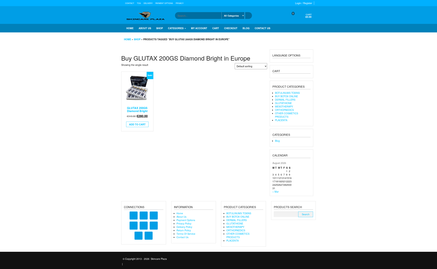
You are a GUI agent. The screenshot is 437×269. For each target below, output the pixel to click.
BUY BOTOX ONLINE (286, 96)
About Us (181, 216)
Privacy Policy (184, 223)
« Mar (275, 191)
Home (129, 28)
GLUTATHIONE (283, 103)
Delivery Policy (184, 227)
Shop (159, 28)
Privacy (180, 3)
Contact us (262, 28)
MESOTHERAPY (284, 106)
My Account (199, 28)
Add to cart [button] (137, 124)
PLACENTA (281, 120)
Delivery (148, 3)
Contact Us (182, 237)
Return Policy (184, 230)
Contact (129, 3)
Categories (176, 28)
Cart (215, 28)
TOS (139, 3)
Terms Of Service (186, 233)
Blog (246, 28)
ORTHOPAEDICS (284, 110)
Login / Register (303, 3)
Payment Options (164, 3)
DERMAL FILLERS (285, 99)
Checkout (230, 28)
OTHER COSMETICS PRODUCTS (286, 115)
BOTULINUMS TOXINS (287, 92)
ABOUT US (145, 28)
